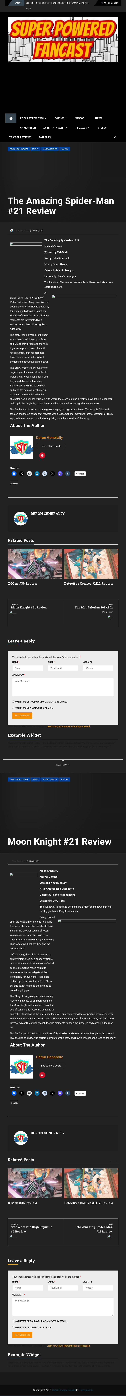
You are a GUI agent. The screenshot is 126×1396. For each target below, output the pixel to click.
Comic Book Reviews (19, 149)
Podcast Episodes (32, 118)
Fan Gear (45, 137)
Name (16, 662)
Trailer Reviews (20, 137)
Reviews (81, 127)
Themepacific (86, 1390)
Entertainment (54, 127)
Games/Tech (28, 127)
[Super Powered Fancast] (10, 118)
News (98, 118)
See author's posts (51, 446)
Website (87, 662)
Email (51, 662)
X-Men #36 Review (22, 583)
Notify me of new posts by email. (34, 708)
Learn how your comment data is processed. (68, 726)
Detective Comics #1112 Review (88, 583)
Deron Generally (21, 231)
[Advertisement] (63, 87)
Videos (79, 118)
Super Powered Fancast (64, 1390)
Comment (18, 675)
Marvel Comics (50, 149)
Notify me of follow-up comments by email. (41, 702)
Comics (59, 118)
